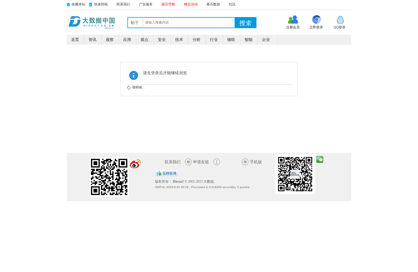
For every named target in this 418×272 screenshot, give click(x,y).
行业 (214, 40)
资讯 (92, 40)
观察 (110, 40)
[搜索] (245, 23)
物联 (231, 40)
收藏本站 (78, 4)
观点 (144, 40)
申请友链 (201, 162)
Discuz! (178, 182)
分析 (196, 40)
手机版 (256, 162)
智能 (249, 40)
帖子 (135, 22)
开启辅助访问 (349, 4)
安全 (162, 40)
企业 (266, 40)
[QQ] (166, 175)
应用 (127, 40)
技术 (179, 40)
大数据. (209, 182)
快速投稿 (101, 4)
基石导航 (168, 4)
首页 (75, 40)
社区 (232, 4)
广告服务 (146, 4)
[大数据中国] (91, 22)
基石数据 (213, 4)
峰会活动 (191, 4)
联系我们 (123, 4)
